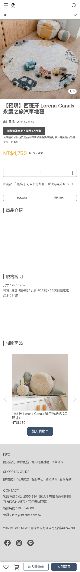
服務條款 (65, 479)
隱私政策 (51, 479)
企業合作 (57, 462)
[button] (74, 399)
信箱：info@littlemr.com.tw (22, 515)
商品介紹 (22, 198)
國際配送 (23, 462)
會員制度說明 (40, 462)
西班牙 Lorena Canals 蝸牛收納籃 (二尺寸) (40, 416)
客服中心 (37, 479)
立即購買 (64, 567)
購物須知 (9, 479)
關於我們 (9, 462)
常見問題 (23, 479)
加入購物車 (36, 567)
